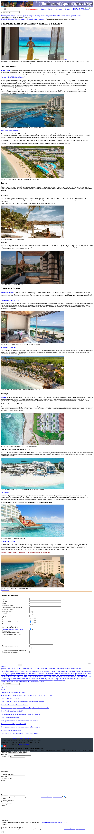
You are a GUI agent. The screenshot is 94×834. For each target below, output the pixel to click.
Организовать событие (8, 676)
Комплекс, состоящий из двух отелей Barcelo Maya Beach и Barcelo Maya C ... (25, 708)
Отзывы (67, 9)
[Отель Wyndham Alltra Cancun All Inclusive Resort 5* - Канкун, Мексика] (32, 488)
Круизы (22, 673)
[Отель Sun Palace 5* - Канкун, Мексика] (32, 537)
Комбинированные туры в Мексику (69, 16)
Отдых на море (15, 673)
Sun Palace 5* (5, 492)
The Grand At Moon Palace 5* (11, 130)
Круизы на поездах (61, 673)
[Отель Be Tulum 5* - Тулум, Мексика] (32, 238)
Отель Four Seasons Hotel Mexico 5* (12, 711)
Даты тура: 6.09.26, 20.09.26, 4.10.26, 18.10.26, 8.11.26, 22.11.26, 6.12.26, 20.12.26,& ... (27, 695)
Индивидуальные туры (49, 671)
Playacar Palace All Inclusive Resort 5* (13, 77)
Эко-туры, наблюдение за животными (68, 676)
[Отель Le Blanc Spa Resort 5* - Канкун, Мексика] (32, 587)
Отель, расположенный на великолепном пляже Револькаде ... (20, 727)
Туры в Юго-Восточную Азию (76, 673)
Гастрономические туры (32, 675)
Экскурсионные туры (47, 675)
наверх (89, 663)
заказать (66, 59)
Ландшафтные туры (73, 678)
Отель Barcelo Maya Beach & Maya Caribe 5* (14, 705)
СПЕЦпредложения (31, 9)
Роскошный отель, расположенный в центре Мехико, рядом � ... (21, 714)
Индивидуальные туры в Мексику (11, 16)
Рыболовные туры (10, 678)
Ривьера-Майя (5, 70)
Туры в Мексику (20, 19)
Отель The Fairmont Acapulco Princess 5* (13, 724)
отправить (4, 824)
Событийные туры (60, 678)
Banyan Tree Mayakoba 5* (9, 347)
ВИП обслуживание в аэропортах (34, 681)
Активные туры (69, 675)
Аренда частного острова (23, 676)
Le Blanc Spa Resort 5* (8, 541)
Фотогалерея (5, 590)
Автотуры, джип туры (48, 676)
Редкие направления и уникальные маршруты (40, 673)
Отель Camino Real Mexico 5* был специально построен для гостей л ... (23, 701)
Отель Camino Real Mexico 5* (10, 698)
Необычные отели (15, 680)
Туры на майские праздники (48, 680)
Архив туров (61, 680)
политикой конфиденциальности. (74, 829)
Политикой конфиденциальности (12, 629)
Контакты (86, 9)
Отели (3, 689)
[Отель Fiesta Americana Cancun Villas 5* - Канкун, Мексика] (32, 445)
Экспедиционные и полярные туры (43, 678)
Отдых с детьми (59, 675)
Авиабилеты (9, 681)
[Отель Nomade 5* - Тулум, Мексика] (32, 283)
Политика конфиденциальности (20, 751)
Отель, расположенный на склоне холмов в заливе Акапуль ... (20, 721)
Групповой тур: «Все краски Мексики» (13, 692)
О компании (58, 9)
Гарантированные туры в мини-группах (17, 671)
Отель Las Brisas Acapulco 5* (10, 717)
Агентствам (76, 9)
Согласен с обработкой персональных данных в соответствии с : (32, 797)
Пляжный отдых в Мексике (49, 16)
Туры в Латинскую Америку (15, 675)
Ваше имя (4, 754)
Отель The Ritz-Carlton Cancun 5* (11, 730)
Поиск (15, 738)
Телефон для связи (7, 756)
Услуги (3, 681)
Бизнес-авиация (19, 681)
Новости (21, 738)
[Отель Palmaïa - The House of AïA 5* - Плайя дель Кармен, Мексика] (32, 343)
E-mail (3, 780)
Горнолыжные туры (81, 675)
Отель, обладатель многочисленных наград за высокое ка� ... (20, 733)
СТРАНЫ (4, 19)
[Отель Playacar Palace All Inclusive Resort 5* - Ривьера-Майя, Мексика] (32, 126)
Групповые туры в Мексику (31, 16)
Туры (50, 9)
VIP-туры (7, 673)
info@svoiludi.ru (24, 744)
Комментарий (5, 771)
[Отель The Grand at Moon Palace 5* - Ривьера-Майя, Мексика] (32, 178)
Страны (43, 9)
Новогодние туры (35, 671)
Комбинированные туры (23, 678)
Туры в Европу (36, 676)
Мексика (11, 19)
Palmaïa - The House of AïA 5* (10, 300)
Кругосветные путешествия (29, 680)
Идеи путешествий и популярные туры (68, 671)
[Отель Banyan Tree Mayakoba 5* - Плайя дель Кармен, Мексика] (32, 388)
